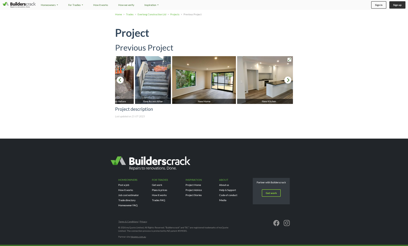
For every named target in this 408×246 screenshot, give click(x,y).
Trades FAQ (158, 200)
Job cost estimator (128, 195)
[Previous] (120, 80)
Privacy (143, 221)
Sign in (378, 4)
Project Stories (194, 195)
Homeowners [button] (48, 4)
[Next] (287, 80)
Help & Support (227, 189)
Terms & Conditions (128, 221)
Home (118, 14)
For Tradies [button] (74, 4)
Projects (174, 14)
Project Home (193, 184)
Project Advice (194, 189)
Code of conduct (228, 195)
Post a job (123, 184)
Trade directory (126, 200)
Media (222, 200)
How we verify (126, 4)
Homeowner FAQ (128, 205)
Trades (130, 14)
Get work (157, 184)
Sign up (397, 4)
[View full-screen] (289, 60)
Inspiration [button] (150, 4)
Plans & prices (159, 189)
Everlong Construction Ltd (152, 14)
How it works (100, 4)
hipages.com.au (138, 236)
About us (224, 184)
